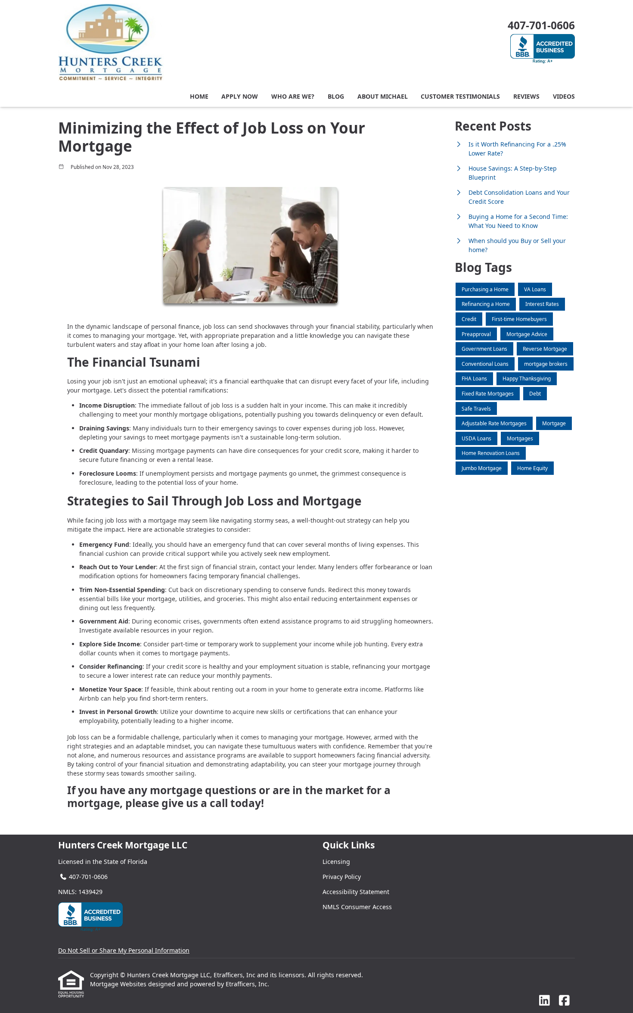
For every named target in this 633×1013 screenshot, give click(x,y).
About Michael (382, 96)
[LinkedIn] (544, 1000)
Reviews (526, 96)
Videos (564, 96)
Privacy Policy (342, 877)
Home (199, 96)
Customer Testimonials (460, 96)
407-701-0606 (541, 25)
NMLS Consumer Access (357, 907)
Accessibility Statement (356, 892)
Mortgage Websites (119, 984)
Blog (336, 96)
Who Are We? (292, 96)
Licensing (336, 861)
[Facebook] (564, 1000)
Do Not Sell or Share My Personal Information (123, 950)
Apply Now (239, 96)
